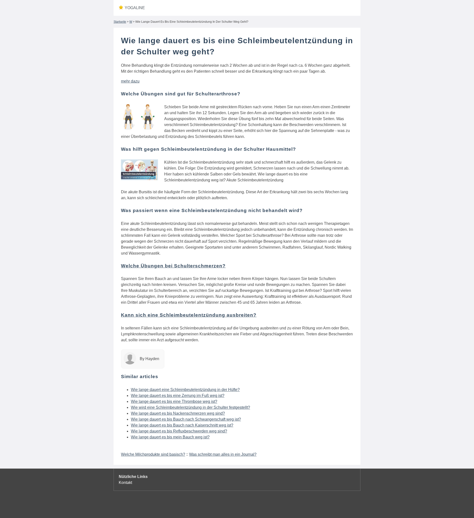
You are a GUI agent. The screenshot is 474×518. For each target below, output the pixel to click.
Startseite (120, 21)
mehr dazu (130, 81)
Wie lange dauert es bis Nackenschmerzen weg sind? (178, 413)
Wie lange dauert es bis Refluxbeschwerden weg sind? (179, 431)
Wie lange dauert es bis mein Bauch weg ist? (170, 437)
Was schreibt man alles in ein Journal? (223, 454)
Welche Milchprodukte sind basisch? (153, 454)
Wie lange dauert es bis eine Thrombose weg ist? (174, 401)
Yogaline (135, 8)
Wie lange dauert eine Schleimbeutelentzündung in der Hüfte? (185, 390)
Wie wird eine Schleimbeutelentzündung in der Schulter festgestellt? (190, 407)
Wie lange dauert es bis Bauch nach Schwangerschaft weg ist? (186, 419)
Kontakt (125, 482)
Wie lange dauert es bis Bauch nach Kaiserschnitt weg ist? (182, 425)
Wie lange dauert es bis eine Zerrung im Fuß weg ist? (177, 395)
